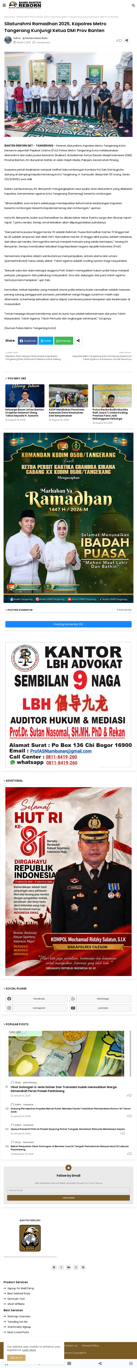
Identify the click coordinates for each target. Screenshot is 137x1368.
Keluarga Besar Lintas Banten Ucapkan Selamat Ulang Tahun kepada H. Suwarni (24, 412)
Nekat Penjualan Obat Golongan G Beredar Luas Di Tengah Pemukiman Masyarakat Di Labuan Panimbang (70, 1148)
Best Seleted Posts (18, 1293)
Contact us (70, 1345)
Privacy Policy (90, 1345)
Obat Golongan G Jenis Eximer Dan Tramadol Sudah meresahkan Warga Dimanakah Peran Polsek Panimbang (64, 1089)
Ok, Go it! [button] (16, 1357)
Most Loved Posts (18, 1332)
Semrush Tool (16, 1299)
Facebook (30, 341)
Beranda (9, 16)
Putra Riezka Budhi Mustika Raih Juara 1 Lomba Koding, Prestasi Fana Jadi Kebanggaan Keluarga (110, 414)
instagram (39, 1007)
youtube (103, 1007)
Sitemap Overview (18, 1316)
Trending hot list (17, 1322)
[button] (133, 5)
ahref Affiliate (16, 1304)
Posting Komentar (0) (68, 624)
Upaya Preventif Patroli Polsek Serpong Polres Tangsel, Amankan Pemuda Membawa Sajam (68, 1129)
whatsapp (103, 998)
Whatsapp (65, 341)
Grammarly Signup (19, 1327)
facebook (39, 998)
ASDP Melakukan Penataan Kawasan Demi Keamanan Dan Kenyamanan (66, 412)
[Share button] (78, 341)
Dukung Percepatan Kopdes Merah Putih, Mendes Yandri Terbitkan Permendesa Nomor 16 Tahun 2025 (71, 1110)
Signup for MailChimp (20, 1288)
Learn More (29, 1350)
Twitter (47, 341)
